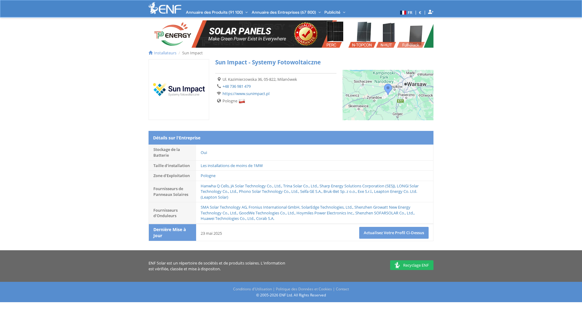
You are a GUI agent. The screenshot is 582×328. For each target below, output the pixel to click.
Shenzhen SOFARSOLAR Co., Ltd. (384, 213)
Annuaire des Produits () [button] (215, 12)
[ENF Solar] (165, 8)
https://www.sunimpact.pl (245, 93)
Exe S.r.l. (365, 191)
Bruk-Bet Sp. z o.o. (339, 191)
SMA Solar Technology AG (224, 207)
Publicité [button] (332, 12)
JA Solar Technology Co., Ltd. (256, 186)
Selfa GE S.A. (311, 191)
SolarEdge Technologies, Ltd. (327, 207)
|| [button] (420, 12)
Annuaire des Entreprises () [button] (284, 12)
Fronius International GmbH (274, 207)
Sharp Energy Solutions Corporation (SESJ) (357, 186)
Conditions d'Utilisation (252, 289)
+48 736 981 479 (236, 86)
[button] (405, 12)
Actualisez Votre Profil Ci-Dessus (394, 232)
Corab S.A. (265, 218)
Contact (342, 289)
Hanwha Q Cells (215, 186)
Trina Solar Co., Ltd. (300, 186)
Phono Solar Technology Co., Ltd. (268, 191)
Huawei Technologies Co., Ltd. (227, 218)
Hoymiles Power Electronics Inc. (324, 213)
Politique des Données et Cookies (304, 289)
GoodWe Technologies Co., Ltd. (267, 213)
